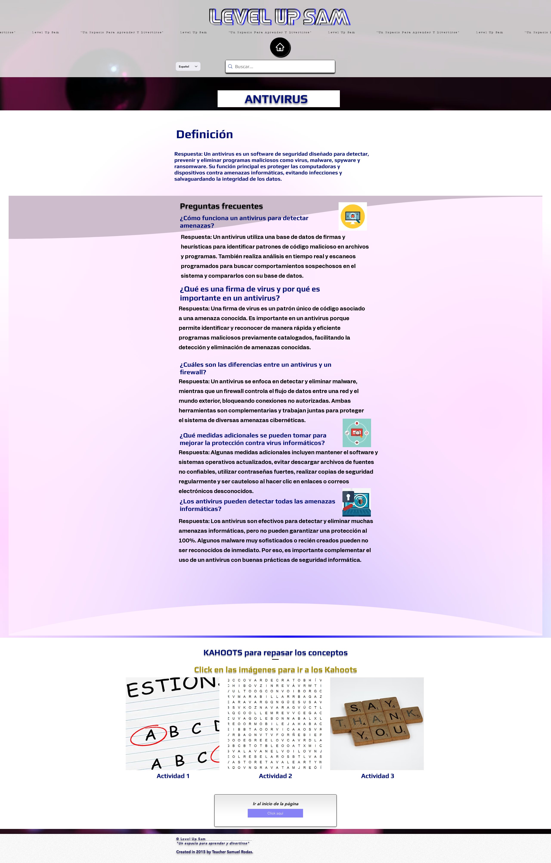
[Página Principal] (280, 47)
